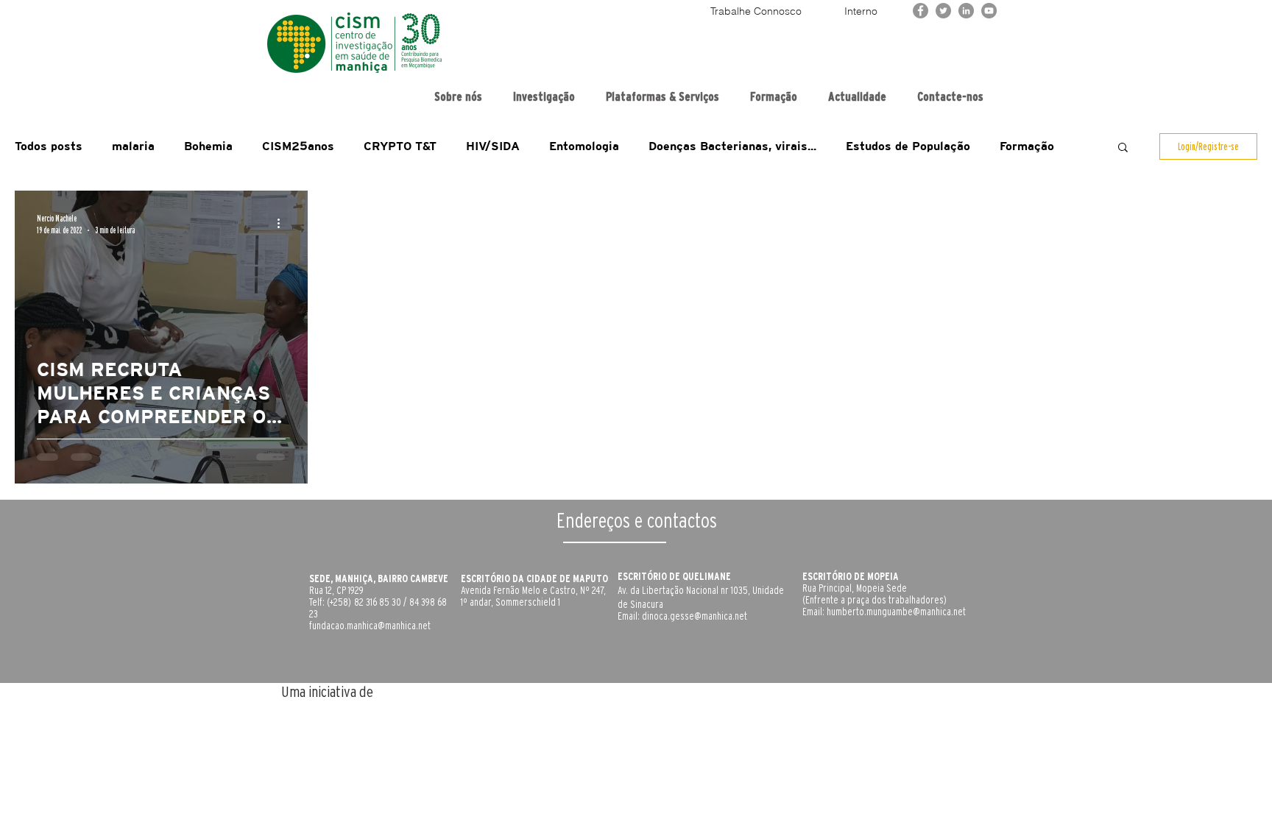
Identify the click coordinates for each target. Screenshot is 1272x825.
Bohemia (208, 146)
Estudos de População (908, 146)
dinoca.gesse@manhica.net (694, 616)
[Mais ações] (283, 223)
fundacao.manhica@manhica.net (370, 625)
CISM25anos (298, 146)
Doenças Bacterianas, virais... (732, 146)
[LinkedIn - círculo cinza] (966, 10)
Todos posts (48, 146)
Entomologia (584, 146)
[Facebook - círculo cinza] (920, 10)
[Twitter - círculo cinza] (943, 10)
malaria (133, 146)
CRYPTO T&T (400, 146)
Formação (1027, 146)
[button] (1123, 148)
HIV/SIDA (493, 146)
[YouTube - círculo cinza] (989, 10)
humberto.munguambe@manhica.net (896, 611)
